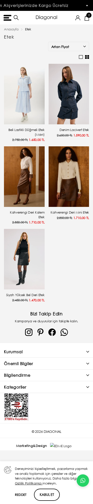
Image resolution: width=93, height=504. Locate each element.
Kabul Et (47, 494)
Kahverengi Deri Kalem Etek (27, 214)
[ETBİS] (16, 407)
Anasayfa (11, 29)
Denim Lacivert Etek (74, 130)
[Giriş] (78, 18)
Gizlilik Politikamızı (28, 483)
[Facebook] (52, 332)
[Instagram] (28, 332)
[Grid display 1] (81, 57)
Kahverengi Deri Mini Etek (70, 212)
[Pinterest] (40, 332)
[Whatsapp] (64, 332)
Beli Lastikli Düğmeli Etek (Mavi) (26, 132)
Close (46, 352)
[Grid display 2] (87, 57)
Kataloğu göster (7, 18)
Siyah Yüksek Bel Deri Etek (25, 295)
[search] (16, 17)
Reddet (21, 495)
